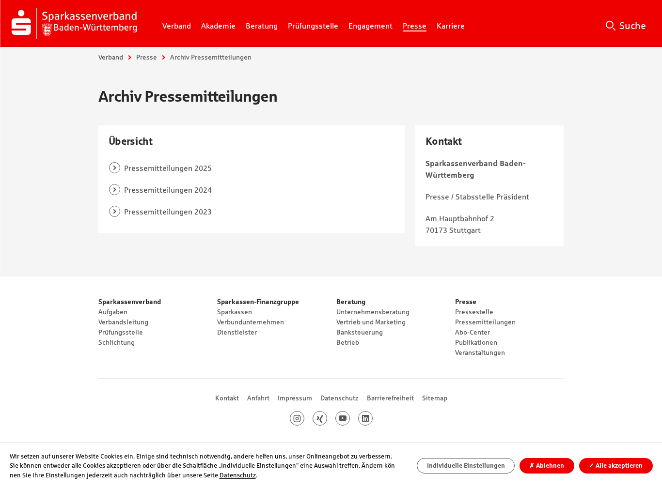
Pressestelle (474, 312)
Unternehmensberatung (373, 312)
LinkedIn (372, 418)
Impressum (295, 398)
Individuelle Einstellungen (466, 465)
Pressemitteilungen (485, 322)
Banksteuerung (359, 332)
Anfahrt (258, 398)
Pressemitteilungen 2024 (168, 189)
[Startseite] (76, 23)
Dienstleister (237, 332)
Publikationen (476, 342)
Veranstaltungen (480, 352)
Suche (632, 25)
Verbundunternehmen (250, 322)
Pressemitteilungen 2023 (168, 211)
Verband (110, 57)
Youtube (349, 418)
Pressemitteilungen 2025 (168, 168)
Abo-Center (472, 332)
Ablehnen (546, 465)
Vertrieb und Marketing (371, 322)
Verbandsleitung (123, 322)
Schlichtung (116, 342)
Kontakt (227, 398)
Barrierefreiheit (390, 398)
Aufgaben (112, 312)
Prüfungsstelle (120, 332)
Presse (146, 57)
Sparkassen (234, 312)
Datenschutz (339, 398)
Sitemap (434, 398)
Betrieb (347, 342)
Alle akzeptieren (616, 465)
